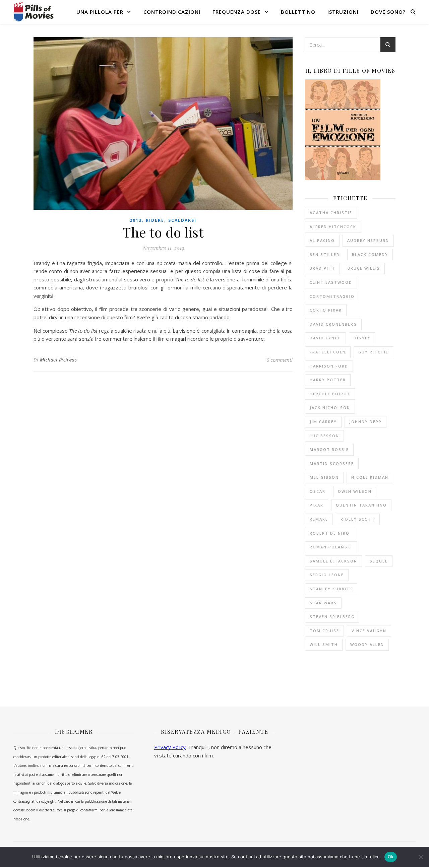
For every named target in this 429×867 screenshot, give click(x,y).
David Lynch (325, 337)
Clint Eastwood (331, 282)
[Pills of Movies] (33, 11)
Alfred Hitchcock (333, 226)
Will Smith (324, 644)
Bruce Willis (364, 268)
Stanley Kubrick (331, 588)
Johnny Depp (365, 421)
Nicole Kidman (369, 477)
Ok (391, 856)
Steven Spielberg (332, 616)
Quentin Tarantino (361, 505)
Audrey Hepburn (368, 240)
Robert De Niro (330, 533)
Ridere (155, 220)
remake (319, 519)
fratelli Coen (328, 351)
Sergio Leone (327, 574)
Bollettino (298, 11)
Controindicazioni (171, 11)
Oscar (317, 491)
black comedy (370, 254)
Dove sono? (388, 11)
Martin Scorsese (332, 463)
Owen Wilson (355, 491)
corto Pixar (326, 310)
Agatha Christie (331, 212)
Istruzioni (343, 11)
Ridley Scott (358, 519)
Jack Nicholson (330, 407)
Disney (362, 337)
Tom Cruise (324, 630)
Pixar (316, 505)
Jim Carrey (323, 421)
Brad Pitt (322, 268)
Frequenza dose (236, 11)
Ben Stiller (325, 254)
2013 (136, 220)
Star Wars (323, 602)
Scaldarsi (182, 220)
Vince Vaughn (369, 630)
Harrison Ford (329, 366)
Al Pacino (322, 240)
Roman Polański (331, 546)
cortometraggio (332, 296)
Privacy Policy (170, 747)
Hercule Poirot (330, 393)
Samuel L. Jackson (333, 560)
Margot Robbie (329, 449)
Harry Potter (328, 379)
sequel (379, 560)
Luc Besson (324, 435)
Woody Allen (367, 644)
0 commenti (279, 359)
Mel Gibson (324, 477)
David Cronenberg (333, 324)
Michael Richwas (58, 359)
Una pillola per (99, 11)
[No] (420, 857)
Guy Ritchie (373, 351)
